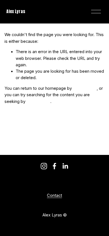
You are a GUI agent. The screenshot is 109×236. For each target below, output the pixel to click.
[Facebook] (54, 166)
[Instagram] (44, 166)
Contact (54, 195)
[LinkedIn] (65, 166)
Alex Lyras (15, 11)
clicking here (85, 88)
